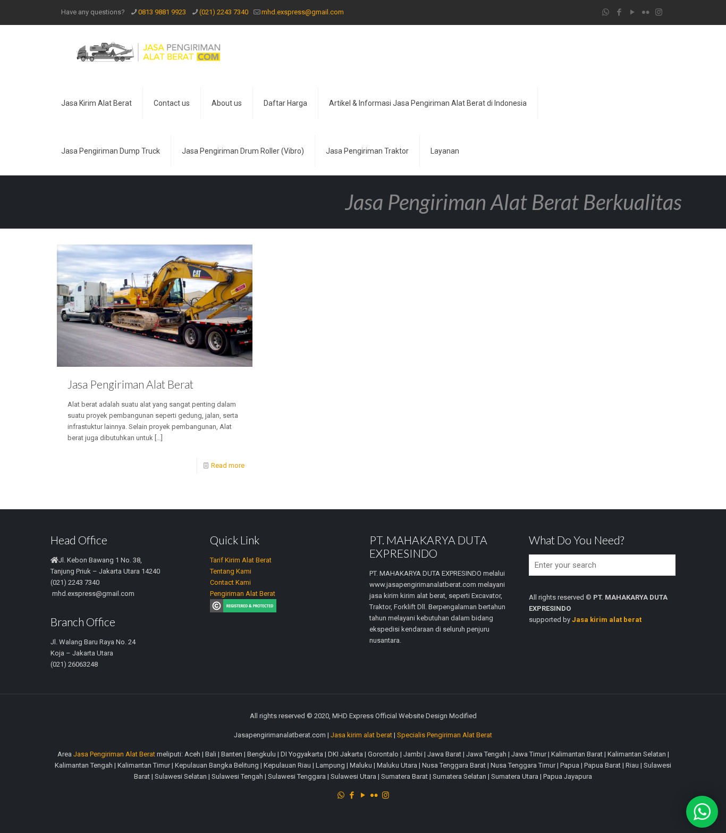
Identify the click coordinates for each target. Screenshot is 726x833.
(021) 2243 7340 (223, 12)
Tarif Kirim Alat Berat (241, 560)
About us (227, 103)
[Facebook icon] (619, 12)
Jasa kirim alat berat (361, 735)
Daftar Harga (285, 103)
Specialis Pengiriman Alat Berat (444, 735)
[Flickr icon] (645, 12)
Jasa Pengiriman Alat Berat (130, 384)
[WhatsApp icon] (606, 12)
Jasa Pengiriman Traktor (367, 151)
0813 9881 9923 (162, 12)
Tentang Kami (230, 571)
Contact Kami (230, 582)
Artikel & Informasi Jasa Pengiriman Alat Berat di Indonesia (428, 103)
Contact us (172, 103)
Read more (227, 465)
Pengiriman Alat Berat (242, 594)
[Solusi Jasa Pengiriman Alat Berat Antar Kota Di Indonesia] (148, 52)
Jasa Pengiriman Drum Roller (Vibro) (243, 151)
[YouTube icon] (632, 12)
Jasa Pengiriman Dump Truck (110, 151)
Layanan (444, 151)
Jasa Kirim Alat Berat (96, 103)
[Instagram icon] (659, 12)
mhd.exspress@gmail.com (302, 12)
